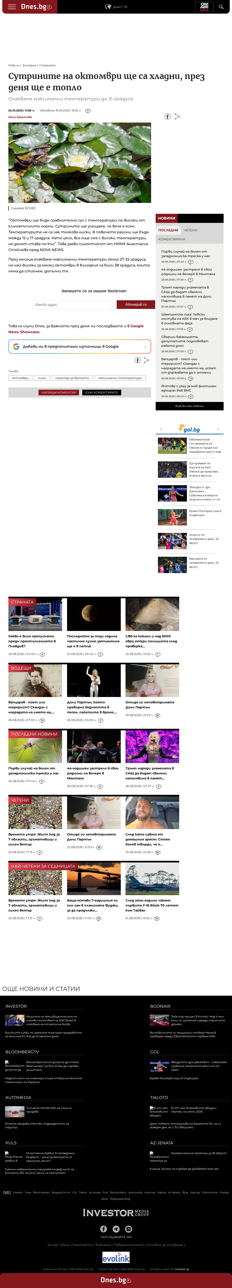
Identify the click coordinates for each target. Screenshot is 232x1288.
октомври (20, 378)
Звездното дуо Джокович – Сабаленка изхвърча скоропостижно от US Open (189, 495)
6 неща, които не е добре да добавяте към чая (184, 1168)
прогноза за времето (72, 378)
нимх (42, 378)
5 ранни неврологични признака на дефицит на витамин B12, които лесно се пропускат (39, 1171)
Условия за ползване (165, 1245)
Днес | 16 (120, 6)
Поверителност (129, 1245)
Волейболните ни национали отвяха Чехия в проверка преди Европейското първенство (183, 1034)
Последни (168, 230)
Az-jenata (161, 1142)
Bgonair (160, 1006)
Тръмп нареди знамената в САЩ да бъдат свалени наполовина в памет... (150, 773)
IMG (7, 1192)
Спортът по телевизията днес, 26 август (204, 539)
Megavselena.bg (120, 1198)
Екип (65, 1245)
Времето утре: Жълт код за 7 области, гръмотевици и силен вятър (34, 839)
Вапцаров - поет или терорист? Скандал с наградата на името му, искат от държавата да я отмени (188, 365)
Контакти (83, 1245)
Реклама (103, 1245)
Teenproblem (118, 1192)
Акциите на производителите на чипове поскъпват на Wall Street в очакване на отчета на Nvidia (51, 1020)
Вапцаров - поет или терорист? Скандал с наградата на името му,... (31, 707)
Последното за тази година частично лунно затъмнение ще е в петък (93, 641)
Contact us (182, 1269)
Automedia (18, 1097)
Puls (11, 1142)
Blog (185, 1192)
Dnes (28, 1192)
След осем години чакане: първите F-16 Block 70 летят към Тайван (152, 905)
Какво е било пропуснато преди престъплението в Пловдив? (32, 641)
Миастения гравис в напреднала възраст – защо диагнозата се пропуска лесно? (50, 1156)
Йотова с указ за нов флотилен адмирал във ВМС (188, 388)
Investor (16, 1006)
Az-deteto (174, 1192)
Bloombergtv (22, 1051)
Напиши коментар (59, 392)
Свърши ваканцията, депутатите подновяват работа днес (184, 341)
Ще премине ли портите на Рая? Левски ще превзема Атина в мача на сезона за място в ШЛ (188, 472)
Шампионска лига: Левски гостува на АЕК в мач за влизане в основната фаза (189, 318)
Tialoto (159, 1097)
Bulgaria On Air (61, 1192)
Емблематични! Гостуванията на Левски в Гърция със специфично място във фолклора (189, 448)
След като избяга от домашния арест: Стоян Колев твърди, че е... (148, 839)
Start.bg (195, 1192)
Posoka (224, 1192)
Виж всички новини (189, 406)
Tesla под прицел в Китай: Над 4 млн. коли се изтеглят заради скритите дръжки (198, 1020)
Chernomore (210, 1192)
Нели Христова (20, 117)
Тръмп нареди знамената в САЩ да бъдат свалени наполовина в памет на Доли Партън (186, 294)
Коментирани (171, 239)
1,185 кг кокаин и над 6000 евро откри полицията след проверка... (151, 641)
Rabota (161, 1192)
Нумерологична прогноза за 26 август (199, 1153)
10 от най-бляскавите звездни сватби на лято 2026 (193, 1109)
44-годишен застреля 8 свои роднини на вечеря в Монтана (188, 271)
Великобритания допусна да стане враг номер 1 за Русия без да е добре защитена (52, 1065)
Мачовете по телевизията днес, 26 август (204, 563)
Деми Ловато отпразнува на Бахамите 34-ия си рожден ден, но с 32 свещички (185, 1125)
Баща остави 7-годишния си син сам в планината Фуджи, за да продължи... (92, 905)
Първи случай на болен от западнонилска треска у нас (185, 253)
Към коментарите (101, 392)
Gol (154, 1051)
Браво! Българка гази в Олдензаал (205, 513)
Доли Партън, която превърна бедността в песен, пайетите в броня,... (92, 707)
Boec (105, 1198)
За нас (52, 1245)
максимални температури (120, 378)
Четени (190, 230)
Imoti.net (149, 1192)
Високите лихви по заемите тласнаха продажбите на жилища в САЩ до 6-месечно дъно (43, 1034)
